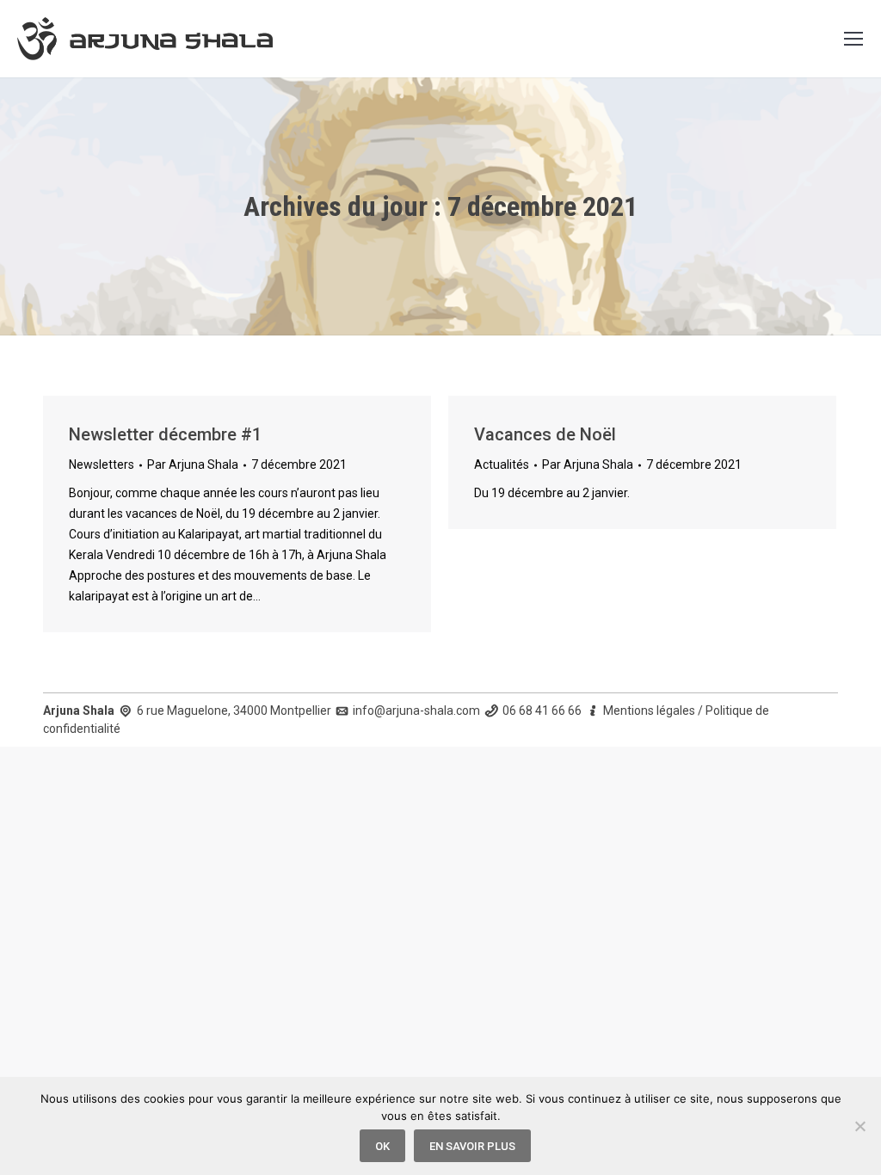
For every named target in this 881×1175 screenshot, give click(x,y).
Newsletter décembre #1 (165, 434)
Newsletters (101, 464)
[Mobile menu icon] (853, 38)
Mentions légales (649, 710)
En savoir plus (472, 1146)
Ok (382, 1146)
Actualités (501, 464)
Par (192, 464)
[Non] (859, 1126)
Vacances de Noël (545, 434)
